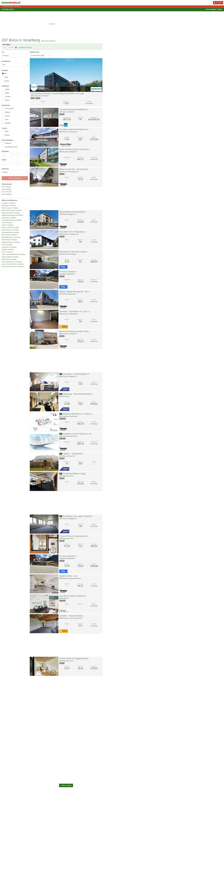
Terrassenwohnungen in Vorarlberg (11, 220)
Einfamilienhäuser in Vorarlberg (10, 232)
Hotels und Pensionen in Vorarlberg (11, 261)
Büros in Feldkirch (7, 194)
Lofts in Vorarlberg (7, 222)
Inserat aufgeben (211, 9)
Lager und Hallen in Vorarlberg (10, 257)
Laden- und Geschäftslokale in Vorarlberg (13, 254)
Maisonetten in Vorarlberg (9, 217)
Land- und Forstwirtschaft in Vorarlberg (13, 264)
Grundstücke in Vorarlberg (9, 247)
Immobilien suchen (8, 9)
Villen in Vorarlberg (7, 244)
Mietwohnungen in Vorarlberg (10, 208)
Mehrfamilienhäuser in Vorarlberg (11, 237)
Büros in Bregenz (6, 189)
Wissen (220, 9)
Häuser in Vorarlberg (7, 225)
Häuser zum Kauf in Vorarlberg (10, 230)
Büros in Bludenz (6, 187)
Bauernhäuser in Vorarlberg (9, 235)
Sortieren (34, 52)
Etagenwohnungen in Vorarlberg (11, 212)
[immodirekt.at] (11, 3)
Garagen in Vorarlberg (8, 249)
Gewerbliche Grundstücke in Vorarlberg (13, 266)
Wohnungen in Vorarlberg (9, 205)
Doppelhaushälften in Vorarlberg (11, 242)
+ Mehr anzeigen (66, 785)
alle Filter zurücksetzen (25, 47)
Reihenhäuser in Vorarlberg (9, 239)
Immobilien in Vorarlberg (8, 203)
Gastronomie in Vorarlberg (9, 259)
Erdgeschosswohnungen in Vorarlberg (12, 215)
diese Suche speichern (48, 41)
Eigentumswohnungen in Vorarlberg (12, 210)
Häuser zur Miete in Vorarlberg (10, 227)
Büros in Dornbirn (6, 191)
